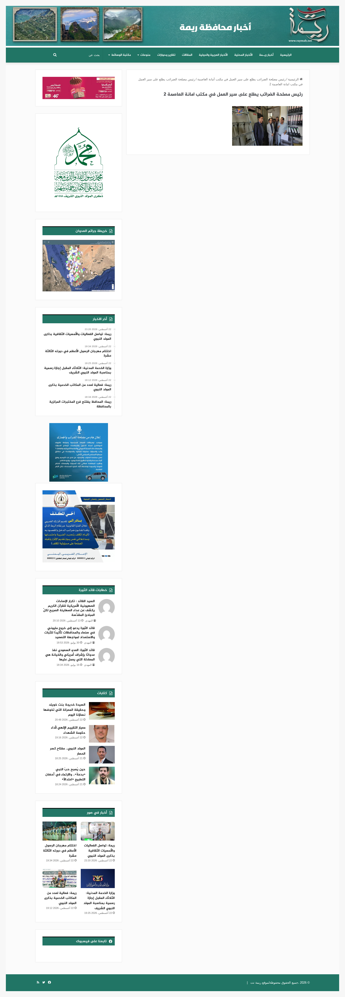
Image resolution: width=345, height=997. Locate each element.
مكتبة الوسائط (121, 55)
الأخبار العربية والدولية (213, 55)
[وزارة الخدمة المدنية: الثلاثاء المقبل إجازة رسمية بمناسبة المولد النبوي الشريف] (98, 878)
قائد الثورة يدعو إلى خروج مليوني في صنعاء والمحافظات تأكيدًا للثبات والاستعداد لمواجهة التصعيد (69, 632)
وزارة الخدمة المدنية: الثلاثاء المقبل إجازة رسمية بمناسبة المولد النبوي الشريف (99, 900)
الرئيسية (285, 55)
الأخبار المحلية (243, 55)
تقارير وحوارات (166, 55)
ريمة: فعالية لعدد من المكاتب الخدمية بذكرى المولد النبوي (60, 898)
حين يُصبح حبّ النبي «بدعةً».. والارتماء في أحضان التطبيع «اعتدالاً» (65, 774)
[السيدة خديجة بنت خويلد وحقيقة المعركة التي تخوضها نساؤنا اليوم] (102, 711)
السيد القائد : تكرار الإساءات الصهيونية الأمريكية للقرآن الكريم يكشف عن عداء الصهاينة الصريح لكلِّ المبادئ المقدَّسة (69, 608)
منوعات (145, 55)
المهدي (89, 620)
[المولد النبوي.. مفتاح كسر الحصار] (102, 754)
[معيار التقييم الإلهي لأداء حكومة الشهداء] (102, 734)
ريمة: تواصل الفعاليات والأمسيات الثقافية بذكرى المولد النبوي (99, 850)
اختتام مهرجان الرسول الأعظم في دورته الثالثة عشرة (60, 850)
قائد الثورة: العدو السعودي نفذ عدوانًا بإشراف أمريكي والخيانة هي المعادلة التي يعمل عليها (70, 654)
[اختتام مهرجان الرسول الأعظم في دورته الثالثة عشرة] (59, 831)
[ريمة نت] (172, 24)
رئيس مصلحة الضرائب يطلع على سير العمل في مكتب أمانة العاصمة (241, 79)
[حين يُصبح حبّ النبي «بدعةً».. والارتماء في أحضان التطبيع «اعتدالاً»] (102, 775)
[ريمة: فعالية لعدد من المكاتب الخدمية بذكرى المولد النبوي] (59, 878)
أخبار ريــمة (266, 55)
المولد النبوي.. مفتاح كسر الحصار (67, 751)
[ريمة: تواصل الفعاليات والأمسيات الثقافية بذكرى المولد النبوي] (98, 831)
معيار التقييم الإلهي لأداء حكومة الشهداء (68, 730)
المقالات (187, 55)
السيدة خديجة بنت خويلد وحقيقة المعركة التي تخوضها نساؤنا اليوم (64, 710)
